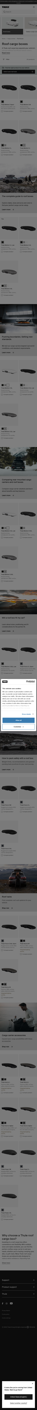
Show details (26, 714)
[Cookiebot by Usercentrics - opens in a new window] (26, 681)
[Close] (32, 1383)
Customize (17, 726)
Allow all (19, 720)
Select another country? (18, 1403)
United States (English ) (18, 1397)
